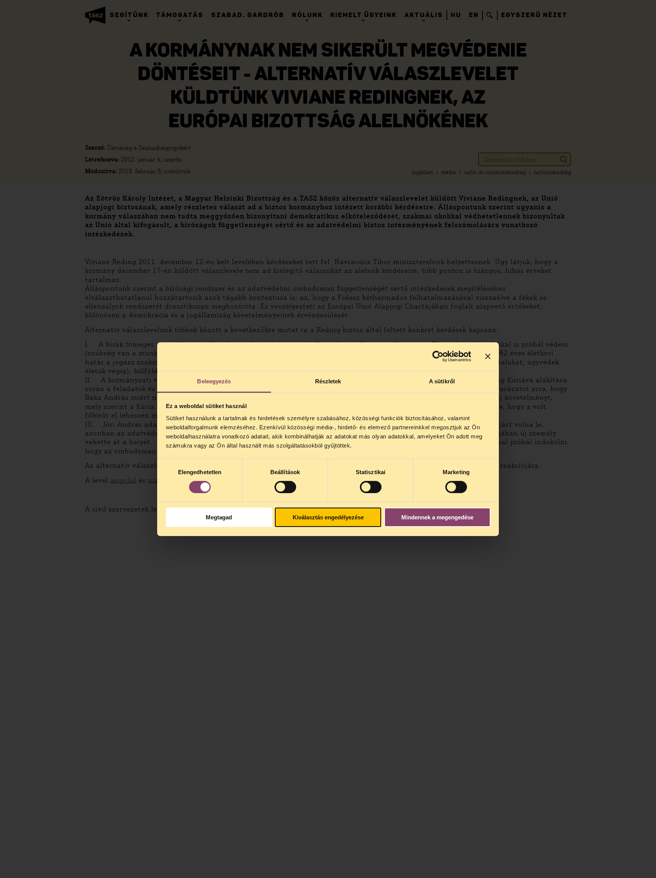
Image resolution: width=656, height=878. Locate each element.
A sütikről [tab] (442, 381)
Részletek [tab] (328, 381)
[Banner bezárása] (487, 356)
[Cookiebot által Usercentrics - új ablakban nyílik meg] (438, 356)
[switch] (285, 487)
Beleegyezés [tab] (214, 381)
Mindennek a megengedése (437, 517)
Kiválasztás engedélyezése (328, 517)
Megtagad (219, 517)
